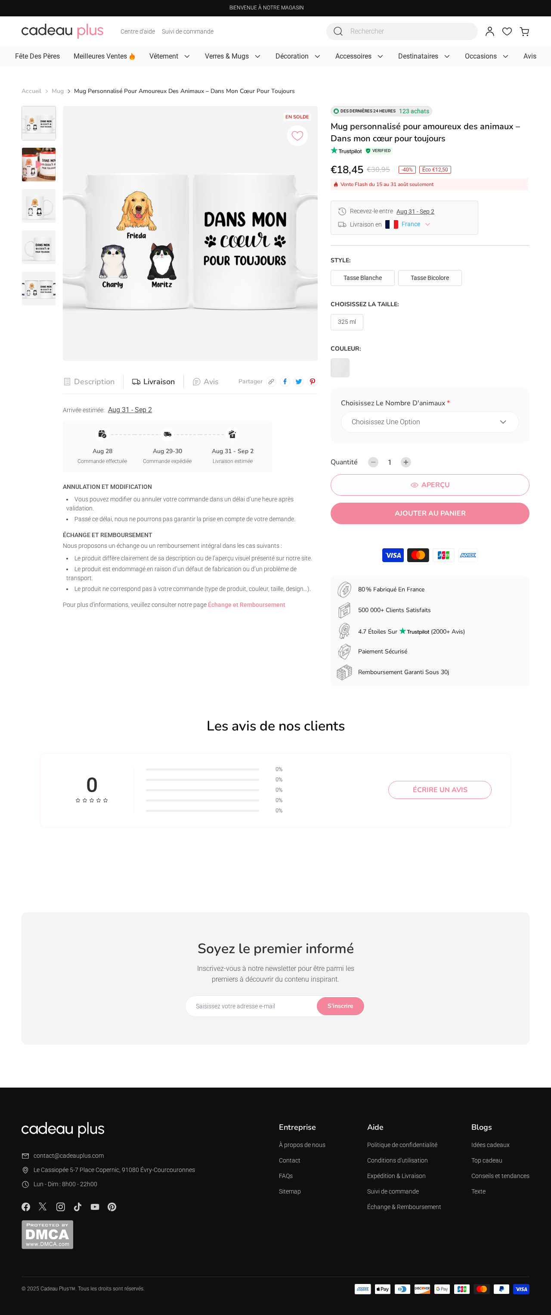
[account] (490, 31)
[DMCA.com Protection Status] (47, 1234)
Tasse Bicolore (430, 277)
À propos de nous (302, 1144)
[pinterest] (312, 381)
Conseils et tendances (500, 1175)
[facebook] (285, 381)
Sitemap (290, 1191)
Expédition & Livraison (396, 1175)
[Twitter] (43, 1206)
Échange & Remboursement (404, 1206)
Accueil (31, 91)
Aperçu (435, 485)
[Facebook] (26, 1207)
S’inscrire (340, 1006)
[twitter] (299, 381)
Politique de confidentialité (402, 1144)
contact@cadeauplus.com (69, 1155)
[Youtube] (94, 1207)
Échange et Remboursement (246, 604)
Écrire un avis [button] (440, 790)
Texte (478, 1191)
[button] (430, 404)
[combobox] (402, 31)
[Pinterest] (112, 1207)
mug (58, 91)
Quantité (344, 462)
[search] (338, 31)
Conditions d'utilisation (397, 1160)
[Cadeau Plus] (62, 31)
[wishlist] (507, 31)
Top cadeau (486, 1160)
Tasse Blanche (363, 277)
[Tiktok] (77, 1207)
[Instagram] (60, 1207)
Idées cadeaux (490, 1144)
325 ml (347, 321)
